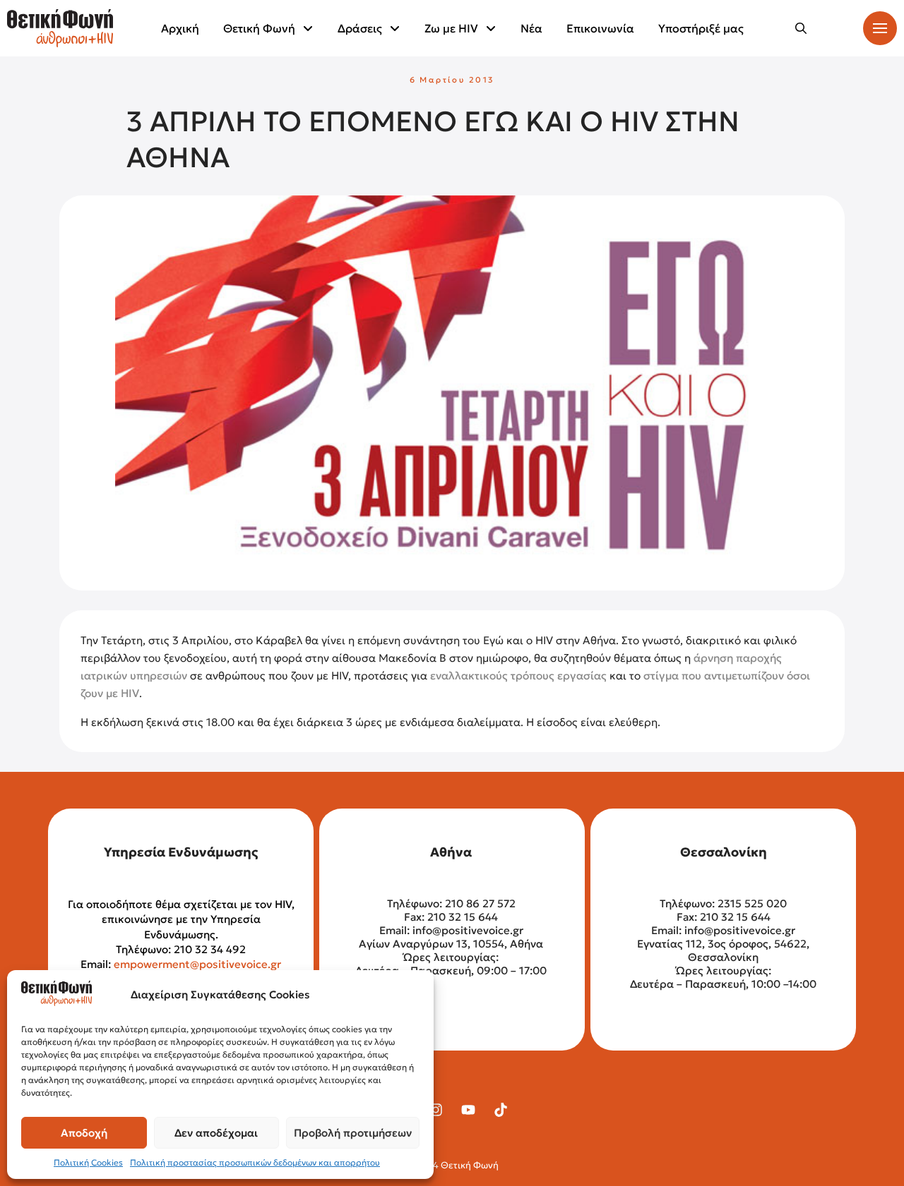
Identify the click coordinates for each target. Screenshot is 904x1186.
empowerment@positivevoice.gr (197, 964)
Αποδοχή (84, 1132)
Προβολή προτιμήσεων (353, 1132)
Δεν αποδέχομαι (216, 1132)
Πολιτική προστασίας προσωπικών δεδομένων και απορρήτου (255, 1162)
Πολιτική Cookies (88, 1162)
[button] (801, 28)
